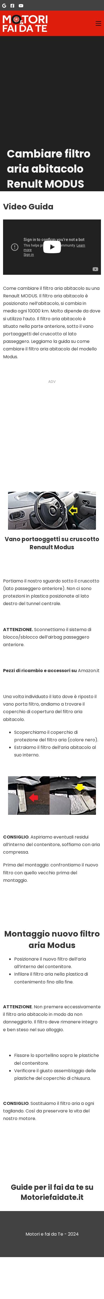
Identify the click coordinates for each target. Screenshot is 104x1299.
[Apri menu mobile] (98, 23)
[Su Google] (4, 6)
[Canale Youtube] (21, 6)
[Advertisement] (52, 91)
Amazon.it (89, 670)
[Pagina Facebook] (12, 6)
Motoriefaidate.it (52, 1197)
